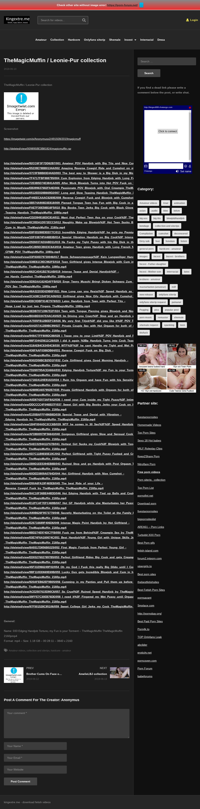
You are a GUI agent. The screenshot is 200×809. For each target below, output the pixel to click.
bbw (165, 210)
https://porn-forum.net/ (122, 5)
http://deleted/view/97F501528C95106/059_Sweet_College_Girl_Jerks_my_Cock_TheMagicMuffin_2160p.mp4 (76, 606)
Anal (165, 203)
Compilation (146, 233)
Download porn (147, 503)
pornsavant (144, 597)
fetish (184, 241)
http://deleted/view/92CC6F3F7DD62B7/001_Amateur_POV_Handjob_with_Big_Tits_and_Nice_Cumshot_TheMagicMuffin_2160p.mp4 (92, 163)
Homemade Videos (149, 424)
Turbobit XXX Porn (149, 534)
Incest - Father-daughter (152, 264)
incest (157, 256)
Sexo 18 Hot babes (149, 440)
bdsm (177, 210)
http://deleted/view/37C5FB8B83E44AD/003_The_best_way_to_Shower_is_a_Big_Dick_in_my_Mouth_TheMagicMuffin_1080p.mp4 (90, 173)
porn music (145, 317)
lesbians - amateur (149, 279)
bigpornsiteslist (147, 519)
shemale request (148, 325)
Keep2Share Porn (149, 456)
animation (179, 203)
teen (182, 325)
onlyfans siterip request (152, 302)
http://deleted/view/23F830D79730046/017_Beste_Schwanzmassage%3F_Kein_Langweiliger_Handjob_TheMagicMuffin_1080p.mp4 (91, 256)
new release (146, 294)
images (143, 256)
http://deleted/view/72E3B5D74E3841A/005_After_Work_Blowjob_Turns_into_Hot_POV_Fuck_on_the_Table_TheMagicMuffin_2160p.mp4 (95, 183)
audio (154, 210)
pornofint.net (145, 495)
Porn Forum (145, 668)
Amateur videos (17, 650)
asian (142, 210)
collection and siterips (38, 650)
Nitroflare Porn (146, 464)
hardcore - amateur (61, 650)
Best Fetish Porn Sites (151, 589)
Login (193, 20)
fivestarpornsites (148, 417)
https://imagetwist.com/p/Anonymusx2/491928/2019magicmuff (42, 138)
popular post (172, 310)
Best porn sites (147, 574)
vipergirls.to (145, 566)
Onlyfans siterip (94, 39)
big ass (143, 218)
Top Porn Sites (146, 432)
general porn (146, 249)
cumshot (163, 233)
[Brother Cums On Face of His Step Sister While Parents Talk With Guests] (33, 675)
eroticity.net (145, 652)
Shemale (115, 39)
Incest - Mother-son (150, 271)
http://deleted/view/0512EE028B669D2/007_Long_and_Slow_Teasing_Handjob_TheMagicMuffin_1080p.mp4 (75, 192)
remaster (163, 317)
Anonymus (70, 700)
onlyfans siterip (167, 294)
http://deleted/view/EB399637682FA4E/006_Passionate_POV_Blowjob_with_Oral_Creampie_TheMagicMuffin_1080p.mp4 (83, 187)
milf (174, 287)
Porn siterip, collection (151, 479)
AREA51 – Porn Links (151, 526)
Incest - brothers (175, 256)
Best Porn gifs (146, 542)
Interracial (147, 39)
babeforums (145, 676)
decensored (181, 233)
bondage (144, 226)
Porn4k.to (143, 629)
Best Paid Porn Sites (150, 621)
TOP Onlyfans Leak (150, 637)
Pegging (143, 310)
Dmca (161, 39)
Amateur (40, 39)
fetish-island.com (148, 550)
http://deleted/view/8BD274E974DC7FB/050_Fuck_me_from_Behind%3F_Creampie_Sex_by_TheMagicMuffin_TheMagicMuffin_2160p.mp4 (95, 532)
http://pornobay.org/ (150, 613)
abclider (142, 644)
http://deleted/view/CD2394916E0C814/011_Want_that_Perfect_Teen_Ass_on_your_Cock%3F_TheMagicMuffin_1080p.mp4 (85, 217)
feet (157, 241)
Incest (128, 39)
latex (186, 271)
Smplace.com (146, 605)
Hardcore (74, 39)
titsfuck (143, 332)
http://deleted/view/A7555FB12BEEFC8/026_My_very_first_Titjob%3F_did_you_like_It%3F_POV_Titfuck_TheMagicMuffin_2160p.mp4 (92, 320)
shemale (179, 317)
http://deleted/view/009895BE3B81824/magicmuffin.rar (37, 148)
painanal (176, 302)
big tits (157, 218)
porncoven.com (147, 660)
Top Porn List (146, 487)
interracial (172, 271)
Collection (57, 39)
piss (156, 310)
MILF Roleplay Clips (150, 448)
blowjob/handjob (175, 218)
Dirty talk (144, 241)
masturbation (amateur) (152, 287)
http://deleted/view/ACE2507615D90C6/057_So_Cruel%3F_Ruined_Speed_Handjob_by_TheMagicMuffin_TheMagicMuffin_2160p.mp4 (92, 591)
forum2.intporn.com (150, 558)
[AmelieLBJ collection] (100, 673)
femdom (170, 241)
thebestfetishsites (148, 582)
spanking (169, 325)
